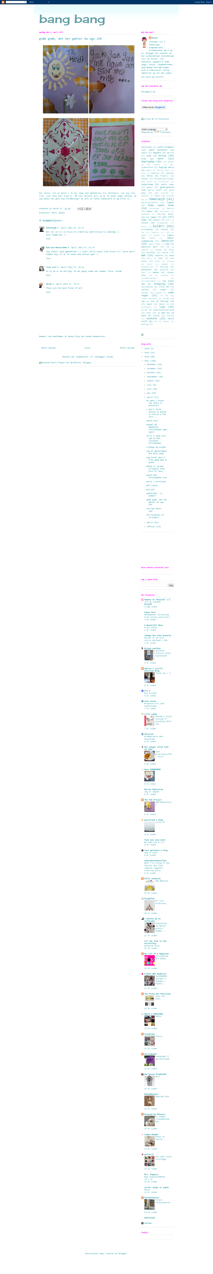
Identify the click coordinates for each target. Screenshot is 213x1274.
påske (62, 213)
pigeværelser (147, 267)
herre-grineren (149, 203)
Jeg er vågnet (151, 792)
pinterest (146, 270)
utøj (148, 313)
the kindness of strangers (155, 516)
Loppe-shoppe (151, 1134)
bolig (162, 155)
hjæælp (170, 202)
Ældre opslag (127, 348)
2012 (147, 357)
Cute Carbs (150, 701)
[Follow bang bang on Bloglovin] (153, 109)
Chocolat (149, 734)
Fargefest (149, 898)
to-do (144, 310)
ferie (150, 176)
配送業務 (148, 604)
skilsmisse (147, 287)
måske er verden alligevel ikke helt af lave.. (155, 468)
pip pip (150, 489)
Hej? (157, 1077)
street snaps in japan (156, 1187)
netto (149, 258)
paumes (165, 264)
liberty (155, 232)
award (144, 153)
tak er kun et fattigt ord (157, 301)
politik (164, 270)
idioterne (164, 211)
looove (157, 235)
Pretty (158, 1036)
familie (155, 173)
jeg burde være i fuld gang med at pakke (156, 460)
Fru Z (147, 691)
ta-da (166, 299)
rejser (170, 272)
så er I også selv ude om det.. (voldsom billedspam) (156, 439)
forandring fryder (164, 179)
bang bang (72, 19)
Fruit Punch (150, 628)
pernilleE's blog (153, 820)
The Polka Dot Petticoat (157, 994)
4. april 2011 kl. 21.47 (70, 228)
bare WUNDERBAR (152, 769)
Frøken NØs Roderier (155, 974)
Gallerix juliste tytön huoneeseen (163, 653)
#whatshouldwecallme (155, 861)
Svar (48, 239)
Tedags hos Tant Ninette (157, 635)
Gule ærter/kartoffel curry (163, 754)
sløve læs (164, 287)
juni (150, 389)
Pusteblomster (151, 1198)
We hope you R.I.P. (154, 842)
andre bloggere (166, 147)
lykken (152, 238)
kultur (144, 227)
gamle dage (167, 185)
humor (150, 211)
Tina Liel (51, 267)
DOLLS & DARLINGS (153, 1014)
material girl (149, 247)
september (153, 377)
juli (150, 385)
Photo (147, 1190)
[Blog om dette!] (81, 208)
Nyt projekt (150, 693)
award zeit (152, 421)
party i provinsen (156, 481)
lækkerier (167, 241)
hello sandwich (152, 878)
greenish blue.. (153, 946)
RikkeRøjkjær (151, 1094)
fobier (144, 179)
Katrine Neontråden (56, 247)
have (157, 196)
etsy (143, 173)
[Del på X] (84, 208)
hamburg (144, 196)
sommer (163, 290)
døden (148, 170)
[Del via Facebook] (87, 208)
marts (150, 522)
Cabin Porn (150, 612)
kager (144, 220)
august (151, 381)
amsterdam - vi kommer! (154, 494)
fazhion (170, 173)
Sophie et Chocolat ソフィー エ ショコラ (157, 600)
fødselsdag (147, 184)
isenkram (145, 214)
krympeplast (162, 223)
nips (160, 258)
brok (143, 159)
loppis (170, 235)
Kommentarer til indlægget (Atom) (94, 357)
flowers (164, 176)
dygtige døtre (166, 167)
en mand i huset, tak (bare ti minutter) (155, 403)
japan (153, 217)
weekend (152, 318)
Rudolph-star (162, 1096)
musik (165, 253)
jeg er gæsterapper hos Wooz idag (156, 452)
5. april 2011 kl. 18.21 (70, 267)
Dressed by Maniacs (154, 1114)
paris (149, 264)
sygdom (158, 293)
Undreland (149, 1218)
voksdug (170, 316)
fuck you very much (154, 840)
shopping (159, 284)
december (152, 364)
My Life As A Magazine (156, 954)
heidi (155, 38)
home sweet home (161, 205)
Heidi (49, 284)
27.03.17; (160, 822)
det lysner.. (153, 485)
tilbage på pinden (156, 447)
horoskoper (155, 208)
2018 (147, 348)
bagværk (157, 153)
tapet (149, 304)
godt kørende (161, 193)
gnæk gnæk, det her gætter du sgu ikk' (156, 502)
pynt (143, 272)
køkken (164, 230)
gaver (150, 187)
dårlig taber (163, 170)
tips (162, 307)
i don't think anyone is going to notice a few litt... (156, 413)
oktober (151, 372)
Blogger (123, 1253)
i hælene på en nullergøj (152, 920)
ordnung (170, 261)
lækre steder (155, 244)
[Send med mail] (79, 208)
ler (142, 232)
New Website (161, 881)
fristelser (164, 182)
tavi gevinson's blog (156, 850)
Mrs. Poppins (151, 1174)
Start (88, 348)
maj (149, 393)
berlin (170, 153)
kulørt (158, 226)
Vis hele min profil (152, 77)
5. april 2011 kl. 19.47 (66, 284)
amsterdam (146, 147)
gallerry (149, 1154)
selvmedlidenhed (148, 278)
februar (151, 526)
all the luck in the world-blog (155, 942)
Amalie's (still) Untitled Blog (153, 669)
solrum (147, 1223)
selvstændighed (148, 281)
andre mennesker (158, 150)
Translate (165, 132)
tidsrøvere (146, 307)
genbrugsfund (167, 187)
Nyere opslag (48, 348)
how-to (170, 209)
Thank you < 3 (163, 673)
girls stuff (155, 190)
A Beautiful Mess (153, 625)
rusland (164, 275)
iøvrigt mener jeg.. (153, 509)
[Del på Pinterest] (90, 208)
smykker (145, 290)
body (149, 156)
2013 (147, 353)
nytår (157, 261)
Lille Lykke (150, 714)
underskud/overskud (163, 310)
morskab (151, 253)
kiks (168, 220)
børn (54, 213)
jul (164, 217)
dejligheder (150, 1054)
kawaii (156, 220)
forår (149, 182)
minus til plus (165, 250)
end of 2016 (150, 853)
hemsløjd (156, 199)
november (152, 368)
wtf (155, 321)
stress (144, 293)
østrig (144, 324)
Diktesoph (51, 228)
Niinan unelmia (152, 648)
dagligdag (147, 161)
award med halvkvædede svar (156, 476)
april (150, 397)
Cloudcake (149, 1034)
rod (150, 275)
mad (167, 244)
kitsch (144, 223)
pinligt (164, 267)
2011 (147, 361)
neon (171, 255)
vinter (156, 316)
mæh (143, 255)
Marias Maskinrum (153, 789)
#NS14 (158, 1016)
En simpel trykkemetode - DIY (163, 1119)
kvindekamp (147, 230)
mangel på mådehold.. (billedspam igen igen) (156, 428)
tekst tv (164, 304)
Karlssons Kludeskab (155, 1074)
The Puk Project (153, 800)
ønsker (166, 321)
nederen (159, 256)
